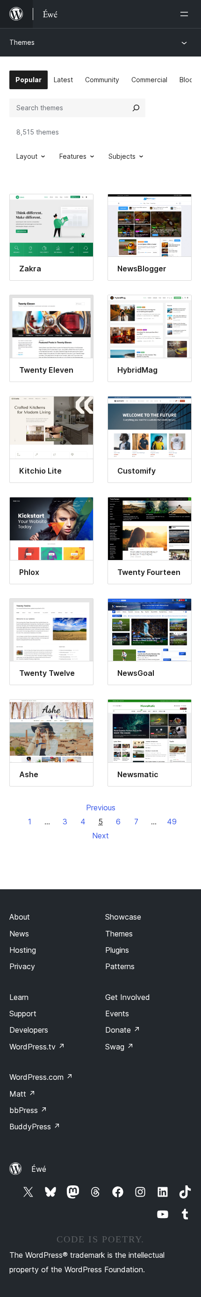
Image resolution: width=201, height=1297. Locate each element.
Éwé (38, 1169)
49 (172, 821)
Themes (22, 42)
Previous (100, 807)
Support (22, 1013)
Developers (28, 1030)
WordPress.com (41, 1077)
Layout (26, 156)
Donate (122, 1030)
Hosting (22, 950)
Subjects (122, 156)
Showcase (123, 916)
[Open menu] (186, 14)
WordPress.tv (37, 1046)
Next (100, 835)
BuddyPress (34, 1126)
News (19, 933)
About (19, 916)
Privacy (22, 966)
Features (72, 156)
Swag (119, 1046)
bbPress (28, 1110)
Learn (19, 997)
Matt (22, 1094)
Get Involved (127, 997)
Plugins (117, 950)
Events (117, 1013)
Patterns (120, 966)
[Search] (136, 108)
